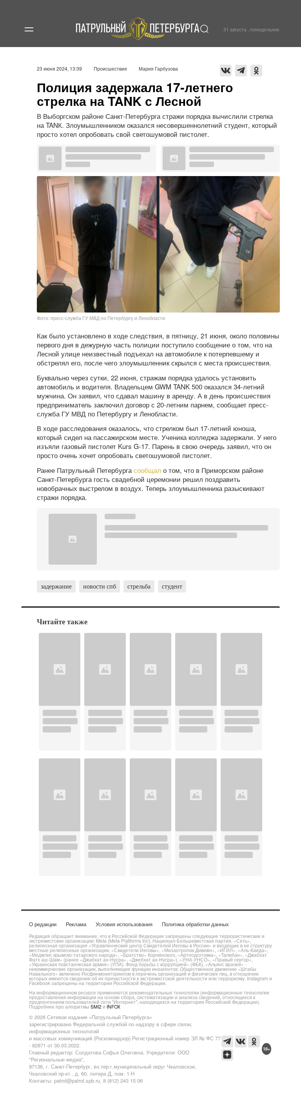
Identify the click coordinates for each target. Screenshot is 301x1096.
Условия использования (124, 924)
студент (172, 586)
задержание (56, 586)
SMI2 (96, 1006)
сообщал (147, 470)
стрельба (138, 586)
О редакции (42, 924)
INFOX (113, 1006)
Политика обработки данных (195, 924)
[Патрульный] (137, 37)
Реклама (76, 924)
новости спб (99, 586)
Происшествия (110, 68)
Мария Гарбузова (158, 68)
